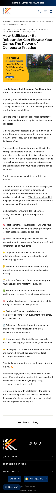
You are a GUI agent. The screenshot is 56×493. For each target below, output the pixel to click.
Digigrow (32, 490)
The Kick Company (12, 32)
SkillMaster (9, 29)
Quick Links (10, 457)
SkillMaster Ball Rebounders (32, 29)
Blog (9, 22)
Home (5, 22)
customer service (14, 464)
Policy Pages (11, 471)
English (13, 479)
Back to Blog (30, 422)
